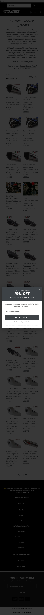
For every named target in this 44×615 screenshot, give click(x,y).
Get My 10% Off (22, 317)
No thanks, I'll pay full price (22, 322)
